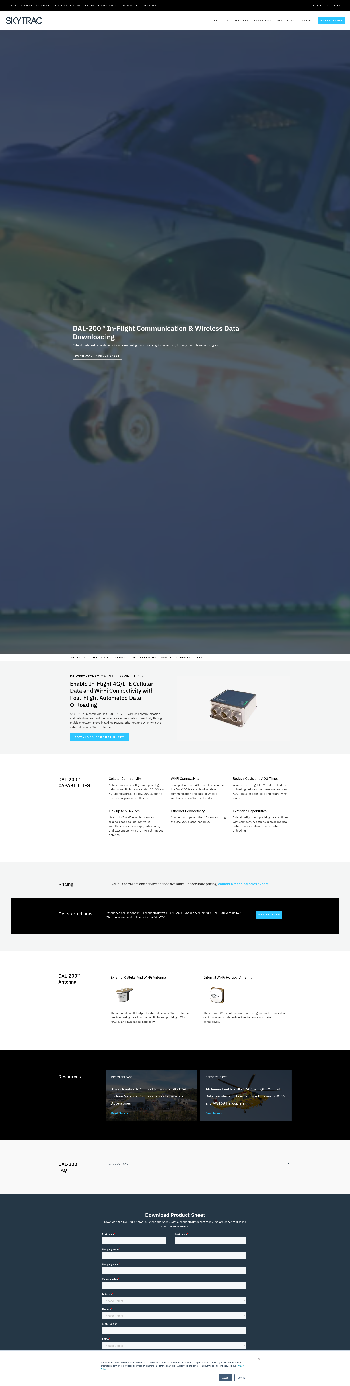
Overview (78, 657)
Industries (263, 20)
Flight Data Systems (35, 5)
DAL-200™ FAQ (118, 1163)
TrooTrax (150, 5)
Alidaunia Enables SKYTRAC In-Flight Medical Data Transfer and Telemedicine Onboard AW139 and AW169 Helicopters (245, 1096)
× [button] (259, 1357)
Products (221, 20)
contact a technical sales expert (243, 884)
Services (241, 20)
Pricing (121, 657)
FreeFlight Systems (67, 5)
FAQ (200, 657)
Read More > (119, 1113)
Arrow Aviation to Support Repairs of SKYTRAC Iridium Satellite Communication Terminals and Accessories (149, 1096)
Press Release (121, 1077)
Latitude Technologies (101, 5)
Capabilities (101, 657)
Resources (285, 20)
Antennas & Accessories (151, 657)
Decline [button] (241, 1377)
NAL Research (130, 5)
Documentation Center (323, 5)
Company (306, 20)
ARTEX (13, 5)
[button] (199, 1163)
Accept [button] (225, 1377)
